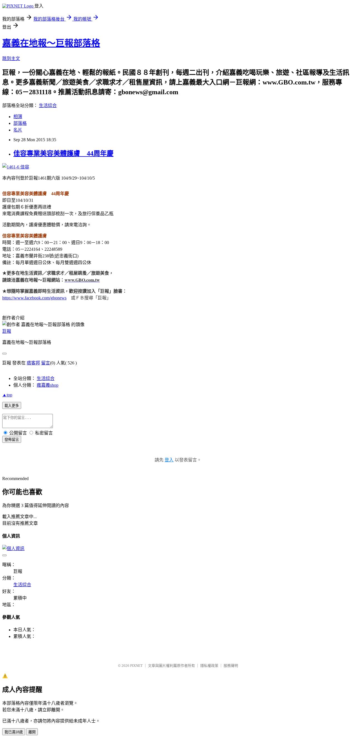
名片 (17, 130)
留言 (45, 363)
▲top (7, 394)
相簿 (17, 116)
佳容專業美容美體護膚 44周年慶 (63, 153)
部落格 (20, 123)
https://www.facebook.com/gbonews (34, 297)
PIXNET (136, 666)
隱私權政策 (209, 666)
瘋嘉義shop (47, 385)
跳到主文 (11, 58)
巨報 (6, 331)
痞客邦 (33, 363)
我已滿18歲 (13, 732)
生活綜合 (48, 105)
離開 (32, 732)
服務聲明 (231, 666)
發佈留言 (11, 440)
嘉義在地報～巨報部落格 (51, 43)
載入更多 (11, 406)
